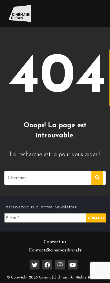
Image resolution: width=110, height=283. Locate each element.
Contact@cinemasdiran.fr (55, 250)
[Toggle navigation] (93, 13)
